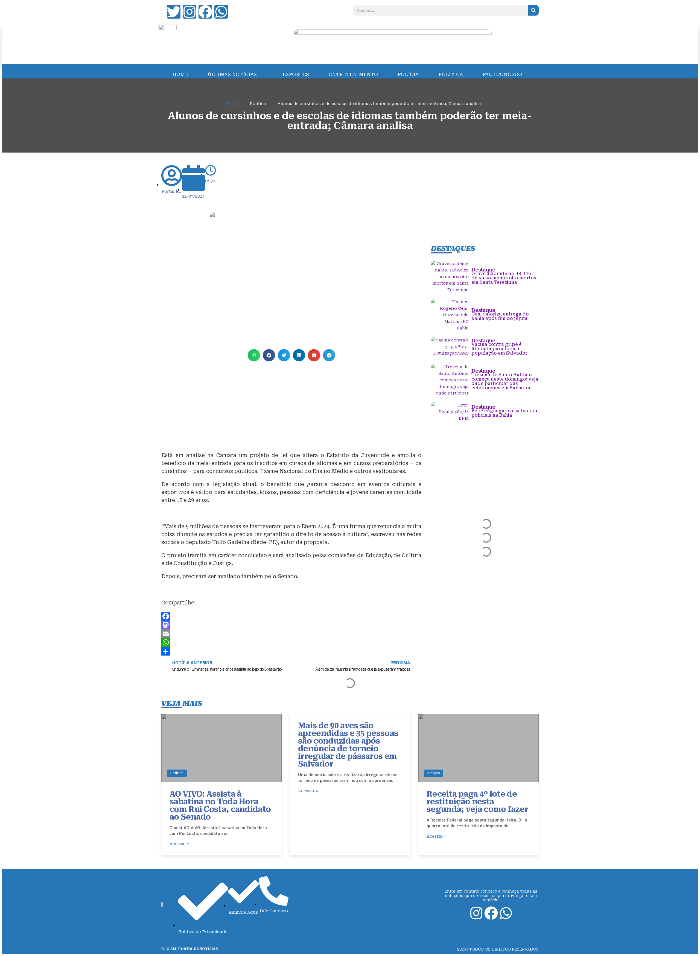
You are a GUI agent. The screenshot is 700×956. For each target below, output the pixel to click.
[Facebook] (205, 12)
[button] (254, 355)
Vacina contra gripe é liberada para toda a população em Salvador (499, 349)
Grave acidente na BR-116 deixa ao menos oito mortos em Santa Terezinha (503, 278)
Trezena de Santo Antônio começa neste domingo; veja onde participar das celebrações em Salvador (504, 381)
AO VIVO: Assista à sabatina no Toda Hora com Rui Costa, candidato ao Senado (220, 805)
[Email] (291, 633)
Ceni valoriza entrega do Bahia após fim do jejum (500, 316)
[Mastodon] (291, 625)
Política (176, 773)
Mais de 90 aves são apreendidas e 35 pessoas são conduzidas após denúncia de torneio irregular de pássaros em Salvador (348, 744)
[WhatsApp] (291, 642)
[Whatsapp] (221, 12)
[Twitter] (173, 12)
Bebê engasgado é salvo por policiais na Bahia (504, 413)
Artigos (433, 773)
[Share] (291, 651)
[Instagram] (189, 12)
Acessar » (179, 843)
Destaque (483, 270)
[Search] (533, 10)
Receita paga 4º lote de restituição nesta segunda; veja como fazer (477, 802)
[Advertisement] (291, 404)
